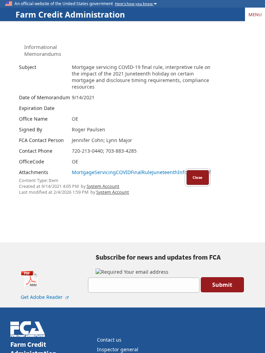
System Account (103, 186)
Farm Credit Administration (70, 14)
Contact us (109, 339)
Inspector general (117, 349)
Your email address (145, 272)
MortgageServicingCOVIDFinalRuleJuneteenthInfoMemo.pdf (141, 172)
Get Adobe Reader (42, 297)
